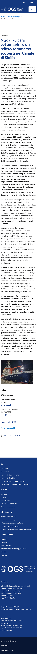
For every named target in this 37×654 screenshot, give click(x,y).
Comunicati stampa (13, 16)
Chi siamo (4, 468)
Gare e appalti (6, 545)
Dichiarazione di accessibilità (11, 625)
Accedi (32, 2)
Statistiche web (6, 630)
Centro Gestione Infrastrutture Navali (15, 484)
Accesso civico (6, 623)
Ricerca (3, 497)
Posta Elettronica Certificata (11, 609)
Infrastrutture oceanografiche (12, 523)
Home (3, 16)
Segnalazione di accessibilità (11, 628)
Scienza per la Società (9, 504)
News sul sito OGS (8, 422)
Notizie (3, 552)
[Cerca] (32, 9)
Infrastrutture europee (9, 520)
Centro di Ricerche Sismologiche (13, 481)
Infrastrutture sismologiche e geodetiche (16, 529)
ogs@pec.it (26, 609)
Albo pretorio (6, 618)
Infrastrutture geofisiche (10, 526)
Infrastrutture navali (8, 517)
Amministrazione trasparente (11, 620)
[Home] (15, 9)
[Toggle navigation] (1, 9)
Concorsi (4, 542)
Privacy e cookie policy (8, 641)
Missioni (4, 494)
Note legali (4, 645)
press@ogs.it (6, 405)
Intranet (4, 555)
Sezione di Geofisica (8, 478)
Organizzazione (6, 472)
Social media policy (7, 650)
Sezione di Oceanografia (10, 475)
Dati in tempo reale (8, 507)
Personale (4, 539)
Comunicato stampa (11, 435)
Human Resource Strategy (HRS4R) (13, 549)
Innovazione (5, 500)
